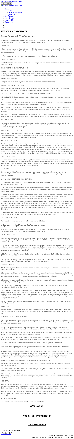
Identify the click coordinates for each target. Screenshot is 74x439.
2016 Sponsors (10, 18)
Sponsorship (9, 20)
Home (7, 9)
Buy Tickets (9, 16)
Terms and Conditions (15, 12)
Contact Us (9, 22)
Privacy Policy (12, 14)
